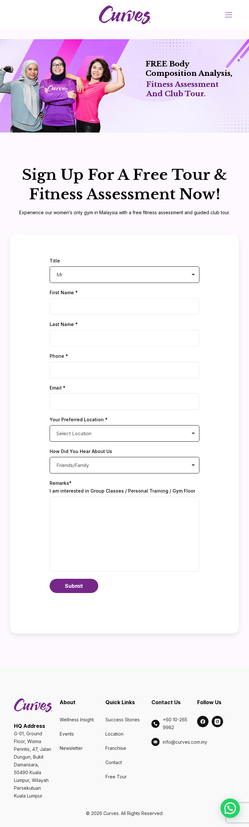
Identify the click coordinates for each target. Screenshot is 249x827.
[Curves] (124, 14)
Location (114, 734)
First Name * (64, 292)
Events (67, 734)
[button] (230, 808)
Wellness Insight (77, 719)
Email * (57, 387)
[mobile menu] (228, 14)
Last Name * (64, 324)
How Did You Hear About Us (81, 451)
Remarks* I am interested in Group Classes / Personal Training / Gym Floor (122, 487)
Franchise (115, 748)
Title (55, 260)
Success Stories (122, 719)
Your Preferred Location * (79, 419)
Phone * (59, 356)
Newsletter (71, 748)
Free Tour (116, 776)
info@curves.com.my (185, 742)
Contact (113, 762)
